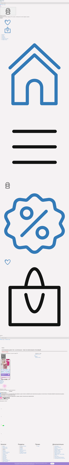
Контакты (56, 448)
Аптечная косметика (6, 452)
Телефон (10, 391)
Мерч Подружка (5, 461)
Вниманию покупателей (58, 449)
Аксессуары (5, 455)
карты (23, 452)
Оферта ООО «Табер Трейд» (59, 454)
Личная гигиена (5, 453)
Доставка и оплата (58, 451)
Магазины (21, 451)
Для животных (5, 459)
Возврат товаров (57, 450)
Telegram (36, 356)
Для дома (4, 456)
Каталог (3, 347)
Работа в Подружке (58, 447)
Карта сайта (57, 456)
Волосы (4, 450)
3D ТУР (56, 455)
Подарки (4, 454)
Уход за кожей (5, 448)
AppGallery (2, 382)
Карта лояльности (23, 450)
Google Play (2, 381)
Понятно (52, 463)
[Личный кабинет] (8, 11)
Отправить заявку (3, 392)
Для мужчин (5, 457)
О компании (57, 446)
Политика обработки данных (59, 457)
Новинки (21, 448)
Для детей (4, 458)
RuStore (1, 383)
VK (34, 355)
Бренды (21, 449)
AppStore (1, 380)
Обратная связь (38, 357)
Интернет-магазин (23, 446)
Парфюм (4, 451)
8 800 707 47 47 (38, 354)
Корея (4, 446)
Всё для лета (5, 447)
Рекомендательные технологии (60, 458)
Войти (1, 17)
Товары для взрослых (6, 460)
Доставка (23, 453)
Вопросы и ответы (58, 452)
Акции (38, 446)
